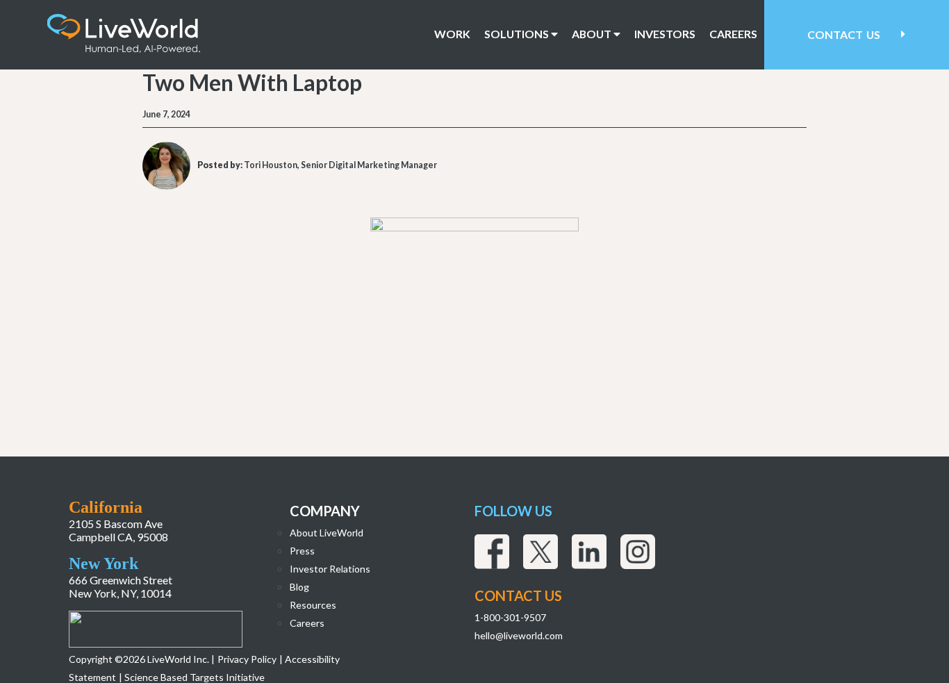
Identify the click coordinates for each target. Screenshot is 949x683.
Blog (299, 587)
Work (452, 33)
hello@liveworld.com (518, 635)
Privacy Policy (247, 659)
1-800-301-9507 (510, 617)
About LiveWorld (326, 532)
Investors (664, 33)
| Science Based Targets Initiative (192, 677)
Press (302, 551)
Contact (843, 34)
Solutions (517, 33)
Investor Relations (330, 569)
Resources (313, 605)
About (592, 33)
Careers (733, 33)
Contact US (518, 595)
